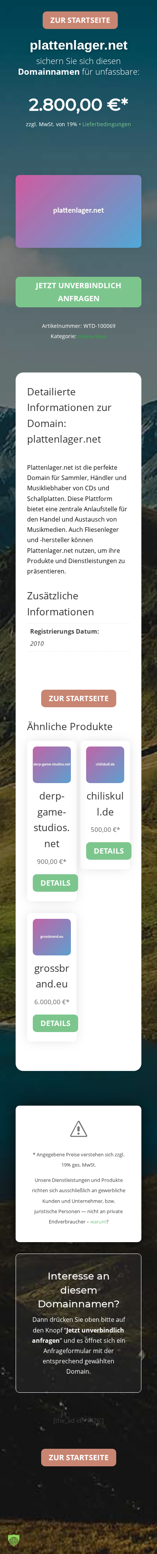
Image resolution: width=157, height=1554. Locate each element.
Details (55, 883)
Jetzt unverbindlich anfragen (78, 291)
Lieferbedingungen (106, 124)
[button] (13, 1540)
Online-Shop (92, 336)
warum (98, 1221)
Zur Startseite (79, 698)
